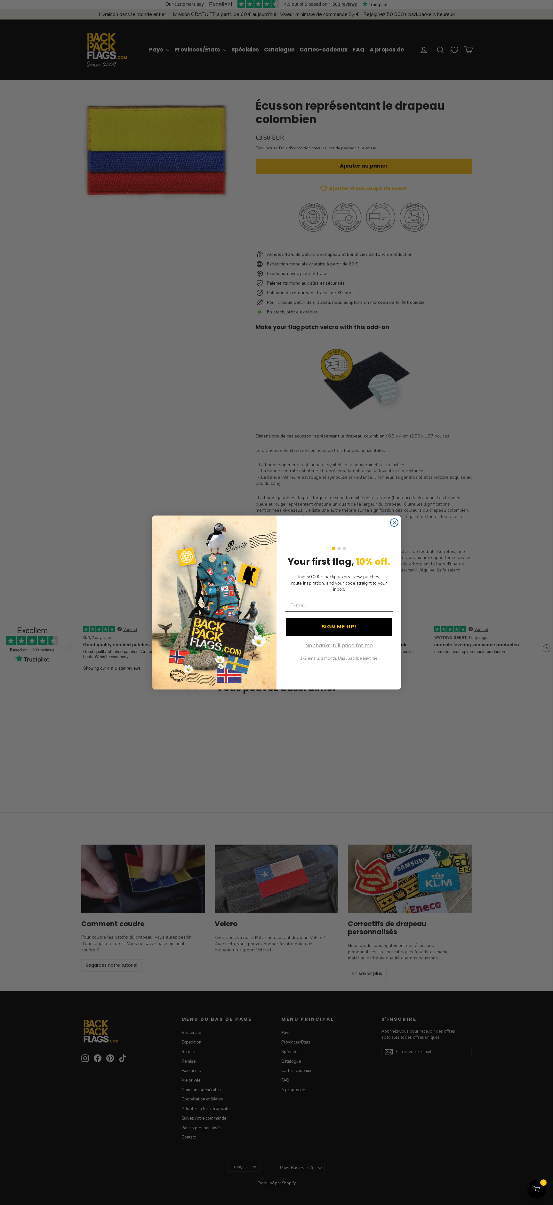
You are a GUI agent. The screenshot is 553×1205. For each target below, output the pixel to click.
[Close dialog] (394, 522)
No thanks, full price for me (339, 645)
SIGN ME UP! (339, 627)
